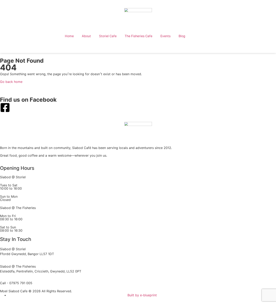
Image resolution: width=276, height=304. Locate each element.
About (86, 36)
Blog (182, 36)
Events (165, 36)
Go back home (11, 82)
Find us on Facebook (28, 99)
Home (69, 36)
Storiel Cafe (108, 36)
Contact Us (202, 36)
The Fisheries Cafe (138, 36)
